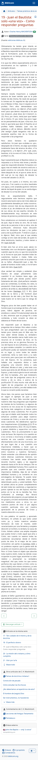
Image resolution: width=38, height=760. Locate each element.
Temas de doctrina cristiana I (16, 676)
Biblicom (9, 2)
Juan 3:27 (17, 267)
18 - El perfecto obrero (12, 642)
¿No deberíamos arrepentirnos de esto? (19, 689)
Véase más (9, 702)
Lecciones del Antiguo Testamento (18, 713)
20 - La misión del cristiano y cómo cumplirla (16, 654)
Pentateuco (9, 718)
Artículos (11, 11)
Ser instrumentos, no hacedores (16, 698)
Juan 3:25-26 (9, 243)
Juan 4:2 (30, 249)
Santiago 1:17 (19, 291)
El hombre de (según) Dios (13, 693)
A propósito (18, 750)
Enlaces (6, 750)
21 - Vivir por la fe (10, 660)
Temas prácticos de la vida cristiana (21, 36)
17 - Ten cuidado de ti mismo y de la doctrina (17, 637)
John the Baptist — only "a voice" (17, 730)
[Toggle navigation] (34, 3)
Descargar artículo (12, 624)
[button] (4, 616)
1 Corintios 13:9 (27, 544)
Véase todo (9, 664)
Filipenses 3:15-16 (16, 579)
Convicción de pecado (11, 680)
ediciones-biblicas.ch (16, 40)
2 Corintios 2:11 (25, 424)
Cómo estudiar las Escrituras (14, 685)
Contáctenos (8, 753)
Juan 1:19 (5, 90)
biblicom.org (10, 756)
